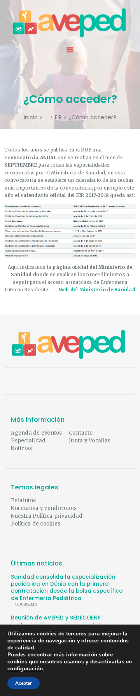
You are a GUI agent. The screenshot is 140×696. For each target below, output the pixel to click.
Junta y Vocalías (89, 440)
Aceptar (23, 683)
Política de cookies (35, 523)
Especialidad (28, 440)
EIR (58, 117)
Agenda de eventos (36, 433)
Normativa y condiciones (44, 508)
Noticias (21, 448)
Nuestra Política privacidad (46, 516)
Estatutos (23, 500)
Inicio (31, 117)
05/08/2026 (26, 604)
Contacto (81, 433)
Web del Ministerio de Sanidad (97, 289)
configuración (25, 668)
